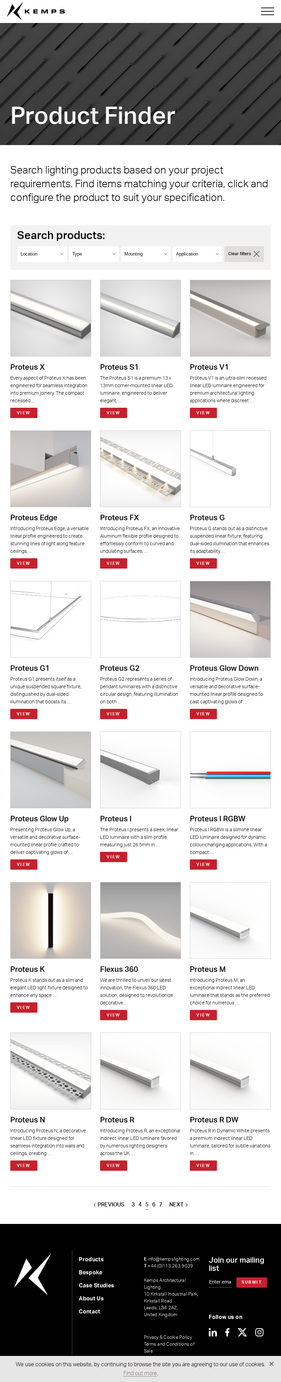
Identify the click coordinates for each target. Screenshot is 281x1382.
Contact (89, 1311)
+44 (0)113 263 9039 (168, 1266)
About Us (91, 1298)
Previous (111, 1204)
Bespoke (90, 1272)
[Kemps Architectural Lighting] (36, 11)
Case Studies (96, 1285)
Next (176, 1204)
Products (91, 1259)
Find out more (140, 1373)
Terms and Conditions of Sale (169, 1348)
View (24, 413)
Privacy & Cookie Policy (168, 1337)
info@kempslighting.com (171, 1259)
